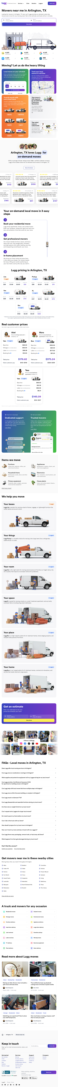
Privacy (8, 1082)
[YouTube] (37, 743)
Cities (27, 3)
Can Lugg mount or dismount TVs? (12, 797)
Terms (12, 1082)
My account (31, 1058)
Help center (31, 1057)
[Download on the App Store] (24, 1078)
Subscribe (52, 1046)
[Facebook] (25, 743)
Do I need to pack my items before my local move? (16, 816)
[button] (20, 180)
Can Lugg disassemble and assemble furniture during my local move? (22, 802)
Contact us (31, 1060)
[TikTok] (29, 743)
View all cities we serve (8, 896)
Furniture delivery (19, 1058)
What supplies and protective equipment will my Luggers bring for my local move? (26, 777)
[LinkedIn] (16, 1084)
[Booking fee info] (10, 353)
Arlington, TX (9, 1034)
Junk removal (18, 1065)
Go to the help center (19, 848)
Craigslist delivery (19, 1060)
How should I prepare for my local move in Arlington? (17, 825)
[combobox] (15, 20)
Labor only (17, 1067)
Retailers (34, 3)
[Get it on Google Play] (33, 1078)
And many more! (6, 488)
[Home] (2, 1035)
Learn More (8, 427)
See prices (29, 24)
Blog (3, 1062)
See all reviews (29, 168)
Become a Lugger (6, 1065)
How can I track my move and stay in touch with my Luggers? (19, 830)
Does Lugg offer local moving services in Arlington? (16, 768)
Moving (17, 1057)
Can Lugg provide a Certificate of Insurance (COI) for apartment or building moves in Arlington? (16, 783)
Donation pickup (19, 1064)
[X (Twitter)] (33, 743)
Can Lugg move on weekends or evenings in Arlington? (17, 773)
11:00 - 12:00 (20, 93)
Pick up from (8, 19)
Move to (34, 19)
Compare (4, 1060)
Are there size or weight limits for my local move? (16, 807)
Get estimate (5, 1057)
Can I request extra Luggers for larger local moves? (16, 811)
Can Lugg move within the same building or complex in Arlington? (21, 793)
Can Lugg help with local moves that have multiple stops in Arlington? (22, 788)
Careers (44, 1058)
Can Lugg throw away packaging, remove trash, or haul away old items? (23, 834)
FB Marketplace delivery (20, 1062)
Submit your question (7, 848)
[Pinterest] (10, 1084)
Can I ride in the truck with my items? (12, 820)
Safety (30, 1062)
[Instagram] (21, 743)
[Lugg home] (4, 3)
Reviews (44, 1057)
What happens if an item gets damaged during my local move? (20, 839)
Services (20, 3)
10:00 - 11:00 (10, 93)
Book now (52, 3)
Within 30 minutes (16, 90)
